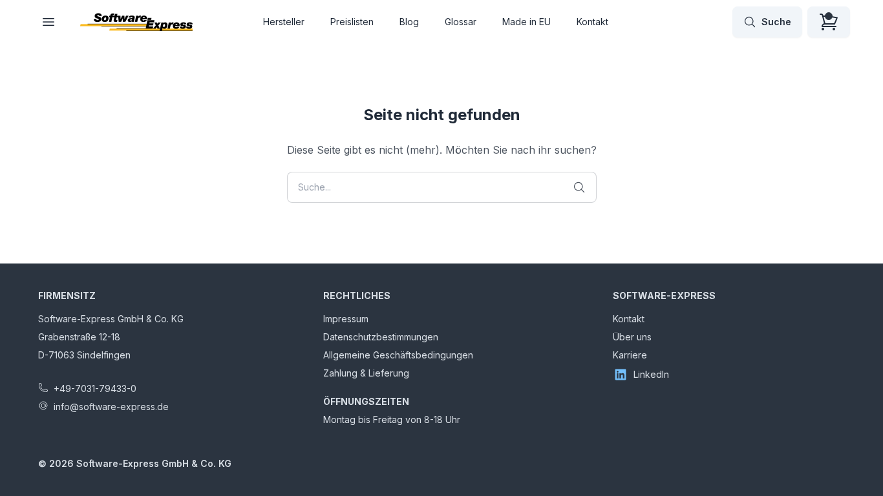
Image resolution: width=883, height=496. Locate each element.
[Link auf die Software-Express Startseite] (136, 21)
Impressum (345, 318)
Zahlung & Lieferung (366, 372)
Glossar (460, 21)
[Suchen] (579, 187)
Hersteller (283, 21)
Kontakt (592, 21)
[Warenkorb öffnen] (828, 21)
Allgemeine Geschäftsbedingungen (398, 354)
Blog (409, 21)
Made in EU (526, 21)
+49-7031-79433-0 (95, 388)
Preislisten (352, 21)
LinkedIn (651, 374)
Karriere (630, 354)
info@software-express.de (111, 406)
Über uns (632, 336)
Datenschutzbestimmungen (380, 336)
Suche (776, 21)
